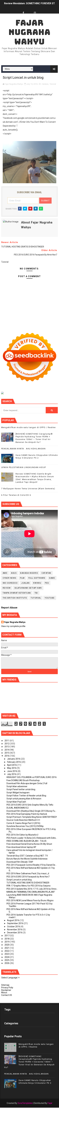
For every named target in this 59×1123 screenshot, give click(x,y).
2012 (7, 743)
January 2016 (14, 759)
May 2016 (12, 768)
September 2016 (15, 923)
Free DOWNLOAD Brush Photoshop (23, 780)
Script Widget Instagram (18, 792)
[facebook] (23, 12)
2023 (7, 954)
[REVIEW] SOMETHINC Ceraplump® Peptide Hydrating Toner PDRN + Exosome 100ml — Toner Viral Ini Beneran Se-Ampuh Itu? (29, 1061)
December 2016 (15, 932)
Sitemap (5, 985)
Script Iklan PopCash (16, 802)
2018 (7, 939)
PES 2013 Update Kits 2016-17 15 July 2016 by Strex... (32, 889)
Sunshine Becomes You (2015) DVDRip (25, 826)
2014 (7, 750)
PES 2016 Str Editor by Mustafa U (22, 835)
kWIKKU (37, 583)
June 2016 (12, 771)
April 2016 (12, 765)
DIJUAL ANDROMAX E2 (18, 808)
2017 (7, 935)
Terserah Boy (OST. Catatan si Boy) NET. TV (27, 855)
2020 (7, 945)
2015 (7, 753)
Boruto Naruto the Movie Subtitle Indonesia (27, 859)
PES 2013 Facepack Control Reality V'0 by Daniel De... (32, 865)
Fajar (50, 1103)
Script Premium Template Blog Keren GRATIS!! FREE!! (32, 817)
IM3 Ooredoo (10, 583)
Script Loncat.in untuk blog (19, 879)
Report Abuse (9, 607)
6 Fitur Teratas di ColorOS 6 (16, 495)
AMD (5, 573)
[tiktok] (29, 10)
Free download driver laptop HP (21, 847)
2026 (7, 963)
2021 (7, 948)
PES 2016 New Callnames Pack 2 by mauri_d (28, 873)
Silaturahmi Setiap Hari (28, 588)
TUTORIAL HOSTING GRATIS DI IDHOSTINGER (28, 882)
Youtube (50, 598)
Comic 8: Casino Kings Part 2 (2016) (23, 823)
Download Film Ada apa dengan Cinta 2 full (27, 783)
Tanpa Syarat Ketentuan (17, 593)
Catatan (45, 84)
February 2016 (14, 762)
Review (7, 588)
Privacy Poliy (7, 987)
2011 (7, 740)
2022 (7, 951)
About (4, 992)
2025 (7, 960)
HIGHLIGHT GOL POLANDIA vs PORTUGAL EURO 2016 (32, 777)
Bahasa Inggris (29, 573)
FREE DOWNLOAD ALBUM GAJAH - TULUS (26, 841)
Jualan (25, 583)
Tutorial (53, 84)
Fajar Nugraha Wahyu (29, 32)
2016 (7, 756)
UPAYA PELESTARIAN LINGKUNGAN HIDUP (23, 467)
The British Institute (15, 598)
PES (47, 583)
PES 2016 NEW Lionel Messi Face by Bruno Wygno (30, 900)
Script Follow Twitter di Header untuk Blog (26, 795)
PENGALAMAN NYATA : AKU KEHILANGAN (23, 449)
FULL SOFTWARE (36, 578)
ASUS (13, 573)
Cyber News (9, 578)
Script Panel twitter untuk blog (21, 789)
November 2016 (15, 929)
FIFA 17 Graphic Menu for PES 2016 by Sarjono (29, 885)
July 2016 (12, 774)
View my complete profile (13, 626)
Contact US (6, 995)
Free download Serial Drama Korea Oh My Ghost (29, 844)
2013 (7, 746)
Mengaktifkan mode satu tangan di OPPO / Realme (28, 427)
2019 (7, 942)
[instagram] (35, 12)
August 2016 (13, 920)
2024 (7, 957)
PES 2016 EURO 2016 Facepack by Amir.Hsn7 (28, 876)
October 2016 (14, 926)
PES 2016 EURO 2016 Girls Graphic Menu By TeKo (30, 805)
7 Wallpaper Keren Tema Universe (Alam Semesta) (28, 488)
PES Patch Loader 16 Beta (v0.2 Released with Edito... (32, 838)
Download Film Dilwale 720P (20, 862)
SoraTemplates (25, 1103)
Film (22, 578)
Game (52, 578)
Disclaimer (6, 990)
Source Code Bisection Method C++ (23, 820)
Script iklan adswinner (17, 786)
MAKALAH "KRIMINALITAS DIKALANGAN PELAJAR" (31, 892)
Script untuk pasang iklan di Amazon (24, 798)
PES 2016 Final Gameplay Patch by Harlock (27, 814)
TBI (36, 593)
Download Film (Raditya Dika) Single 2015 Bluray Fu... (31, 811)
